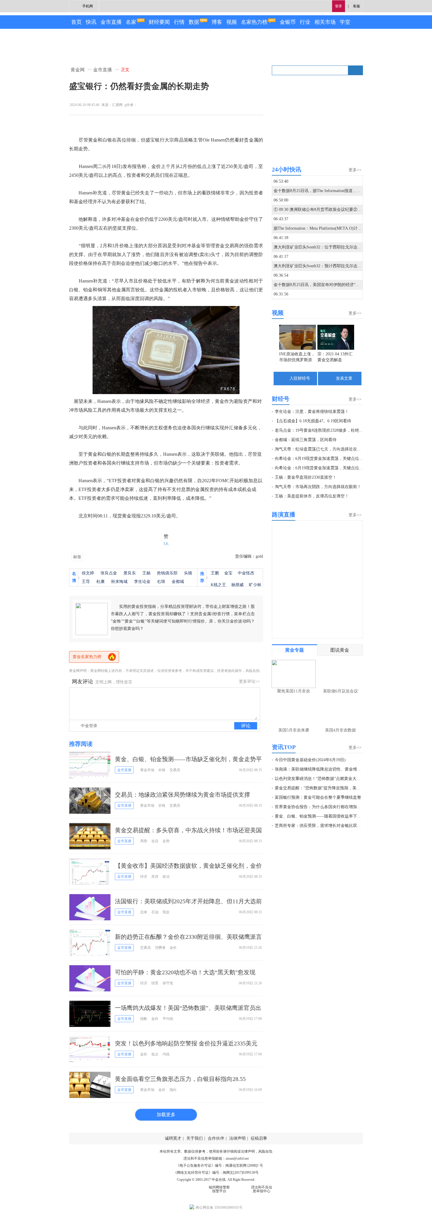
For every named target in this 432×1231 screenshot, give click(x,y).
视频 (231, 22)
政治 (166, 877)
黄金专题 (294, 650)
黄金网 (78, 69)
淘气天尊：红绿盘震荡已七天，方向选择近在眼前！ (322, 449)
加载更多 (166, 1114)
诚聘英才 (173, 1138)
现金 (166, 912)
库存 (154, 877)
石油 (154, 912)
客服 (356, 6)
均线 (166, 1054)
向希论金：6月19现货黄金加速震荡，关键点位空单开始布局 (329, 458)
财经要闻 (159, 22)
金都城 (178, 581)
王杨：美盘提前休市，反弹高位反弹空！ (312, 496)
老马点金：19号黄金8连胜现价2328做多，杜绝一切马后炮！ (329, 430)
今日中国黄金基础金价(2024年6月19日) (310, 760)
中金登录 (89, 726)
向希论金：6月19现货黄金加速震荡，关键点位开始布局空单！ (331, 468)
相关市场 (325, 22)
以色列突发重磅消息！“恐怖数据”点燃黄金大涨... (319, 778)
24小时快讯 (286, 169)
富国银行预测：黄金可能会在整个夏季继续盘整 (318, 797)
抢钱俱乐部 (167, 573)
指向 (173, 1090)
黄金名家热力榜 (87, 657)
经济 (143, 877)
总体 (143, 912)
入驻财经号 (299, 378)
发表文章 (344, 378)
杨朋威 (237, 585)
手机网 (87, 6)
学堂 (345, 22)
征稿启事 (259, 1138)
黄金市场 (147, 770)
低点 (154, 1054)
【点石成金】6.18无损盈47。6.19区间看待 (313, 421)
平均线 (168, 1019)
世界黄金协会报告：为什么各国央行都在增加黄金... (322, 807)
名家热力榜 (254, 22)
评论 (245, 725)
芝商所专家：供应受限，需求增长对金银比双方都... (322, 825)
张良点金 (109, 573)
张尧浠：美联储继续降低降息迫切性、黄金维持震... (322, 769)
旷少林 (255, 585)
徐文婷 (88, 573)
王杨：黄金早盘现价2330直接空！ (305, 477)
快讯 (91, 22)
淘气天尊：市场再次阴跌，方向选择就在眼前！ (318, 487)
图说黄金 (339, 650)
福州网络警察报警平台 (219, 1189)
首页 (76, 22)
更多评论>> (249, 681)
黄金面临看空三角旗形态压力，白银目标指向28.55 (180, 1079)
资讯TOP (284, 747)
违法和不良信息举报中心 (261, 1189)
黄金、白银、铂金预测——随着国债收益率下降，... (322, 816)
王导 (86, 581)
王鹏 (215, 573)
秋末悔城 (119, 581)
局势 (143, 841)
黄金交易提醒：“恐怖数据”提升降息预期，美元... (319, 788)
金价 (173, 948)
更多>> (355, 170)
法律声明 (237, 1138)
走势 (166, 841)
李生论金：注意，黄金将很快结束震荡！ (312, 411)
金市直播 (111, 22)
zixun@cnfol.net (237, 1158)
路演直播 (283, 514)
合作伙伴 (216, 1138)
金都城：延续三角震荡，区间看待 (305, 440)
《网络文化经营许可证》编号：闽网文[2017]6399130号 (216, 1173)
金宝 (228, 573)
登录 (338, 6)
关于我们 (194, 1138)
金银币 (288, 22)
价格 (161, 770)
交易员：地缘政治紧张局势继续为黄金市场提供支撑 (182, 794)
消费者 (160, 948)
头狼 (188, 573)
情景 (154, 983)
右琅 (161, 581)
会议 (154, 841)
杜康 (100, 581)
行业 (305, 22)
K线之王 (218, 585)
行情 (179, 22)
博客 (217, 22)
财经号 (280, 399)
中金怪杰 (246, 573)
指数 (143, 1019)
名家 (131, 22)
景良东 (129, 573)
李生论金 (142, 581)
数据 (194, 22)
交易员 (175, 770)
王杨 (146, 573)
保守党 (168, 983)
